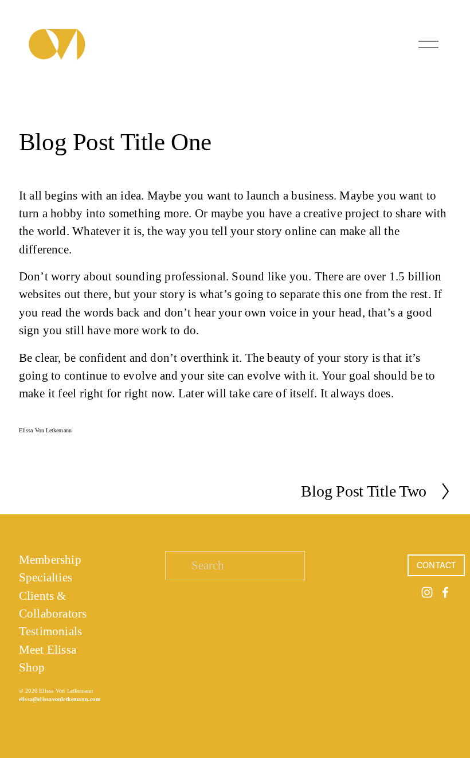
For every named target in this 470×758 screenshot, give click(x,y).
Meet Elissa (47, 650)
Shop (32, 667)
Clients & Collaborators (53, 604)
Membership (50, 559)
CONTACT (436, 565)
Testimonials (51, 631)
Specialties (45, 577)
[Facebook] (445, 592)
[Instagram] (427, 592)
